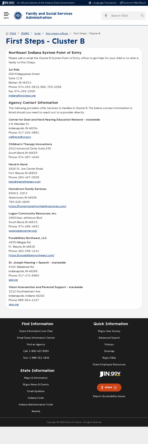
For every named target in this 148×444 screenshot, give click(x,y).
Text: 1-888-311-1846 (36, 357)
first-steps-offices (57, 33)
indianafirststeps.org (22, 95)
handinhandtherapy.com (25, 182)
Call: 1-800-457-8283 (36, 351)
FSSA (13, 33)
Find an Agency (36, 344)
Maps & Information (36, 377)
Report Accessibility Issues (109, 396)
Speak (108, 387)
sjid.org (13, 280)
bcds (38, 33)
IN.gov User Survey (109, 331)
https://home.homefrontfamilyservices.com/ (37, 206)
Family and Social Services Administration (49, 15)
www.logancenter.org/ (23, 231)
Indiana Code (36, 397)
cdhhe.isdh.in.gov (20, 137)
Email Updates (36, 391)
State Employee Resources (109, 364)
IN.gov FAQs (109, 357)
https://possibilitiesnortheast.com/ (31, 255)
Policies (109, 344)
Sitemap (109, 351)
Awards (36, 411)
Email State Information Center (36, 337)
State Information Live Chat (36, 331)
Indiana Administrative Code (36, 404)
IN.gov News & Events (36, 384)
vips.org (14, 304)
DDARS (25, 33)
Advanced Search (109, 337)
